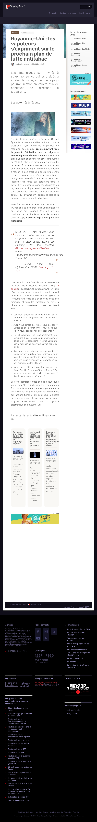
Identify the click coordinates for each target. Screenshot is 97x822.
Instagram (46, 631)
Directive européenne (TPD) (78, 629)
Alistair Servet (22, 64)
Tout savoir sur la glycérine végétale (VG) (19, 757)
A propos (72, 13)
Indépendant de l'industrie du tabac (11, 684)
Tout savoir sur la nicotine (18, 740)
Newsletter (53, 13)
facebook (38, 631)
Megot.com (72, 713)
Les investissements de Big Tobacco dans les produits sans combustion (19, 791)
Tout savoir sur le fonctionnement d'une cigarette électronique (17, 721)
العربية (88, 13)
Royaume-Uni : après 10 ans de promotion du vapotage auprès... (18, 438)
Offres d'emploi (73, 710)
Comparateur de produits (18, 800)
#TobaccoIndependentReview (32, 248)
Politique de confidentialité (55, 816)
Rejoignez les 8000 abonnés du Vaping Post (46, 683)
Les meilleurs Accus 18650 (79, 66)
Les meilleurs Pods (78, 39)
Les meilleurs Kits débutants (78, 44)
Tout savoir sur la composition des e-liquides (19, 735)
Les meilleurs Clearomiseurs (76, 60)
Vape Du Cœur (25, 684)
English (81, 13)
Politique (15, 33)
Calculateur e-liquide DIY (18, 797)
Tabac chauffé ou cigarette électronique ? (78, 654)
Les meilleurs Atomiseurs (76, 54)
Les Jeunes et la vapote (77, 649)
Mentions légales (42, 812)
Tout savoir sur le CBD (17, 749)
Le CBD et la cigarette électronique (76, 634)
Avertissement (55, 812)
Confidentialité (66, 812)
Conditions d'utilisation (26, 812)
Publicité (76, 812)
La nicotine (71, 662)
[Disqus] (35, 560)
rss (46, 638)
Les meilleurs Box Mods (80, 49)
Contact (63, 13)
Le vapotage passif (75, 658)
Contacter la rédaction (17, 651)
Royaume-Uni (28, 33)
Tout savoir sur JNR (16, 752)
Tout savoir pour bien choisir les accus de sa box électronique (19, 729)
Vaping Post (25, 5)
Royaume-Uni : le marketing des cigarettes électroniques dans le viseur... (52, 439)
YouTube (38, 638)
